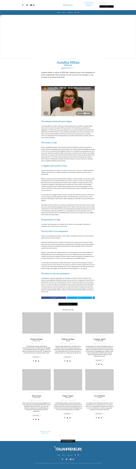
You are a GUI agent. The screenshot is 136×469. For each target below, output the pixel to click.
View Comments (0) (67, 304)
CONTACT (70, 12)
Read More (98, 360)
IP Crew (35, 343)
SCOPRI (106, 6)
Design (61, 58)
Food (30, 392)
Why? (63, 12)
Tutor (74, 392)
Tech (106, 392)
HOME (58, 12)
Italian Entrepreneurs (70, 58)
